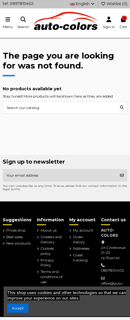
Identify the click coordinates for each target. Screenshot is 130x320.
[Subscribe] (121, 175)
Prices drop (16, 230)
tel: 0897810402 (18, 3)
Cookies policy (47, 251)
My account (83, 230)
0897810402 (112, 270)
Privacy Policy (47, 262)
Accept (18, 308)
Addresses (81, 248)
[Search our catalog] (121, 108)
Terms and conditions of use (52, 276)
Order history (79, 239)
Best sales (14, 237)
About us (49, 230)
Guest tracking (80, 257)
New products (18, 243)
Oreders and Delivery (51, 239)
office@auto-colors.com (112, 286)
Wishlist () (116, 4)
